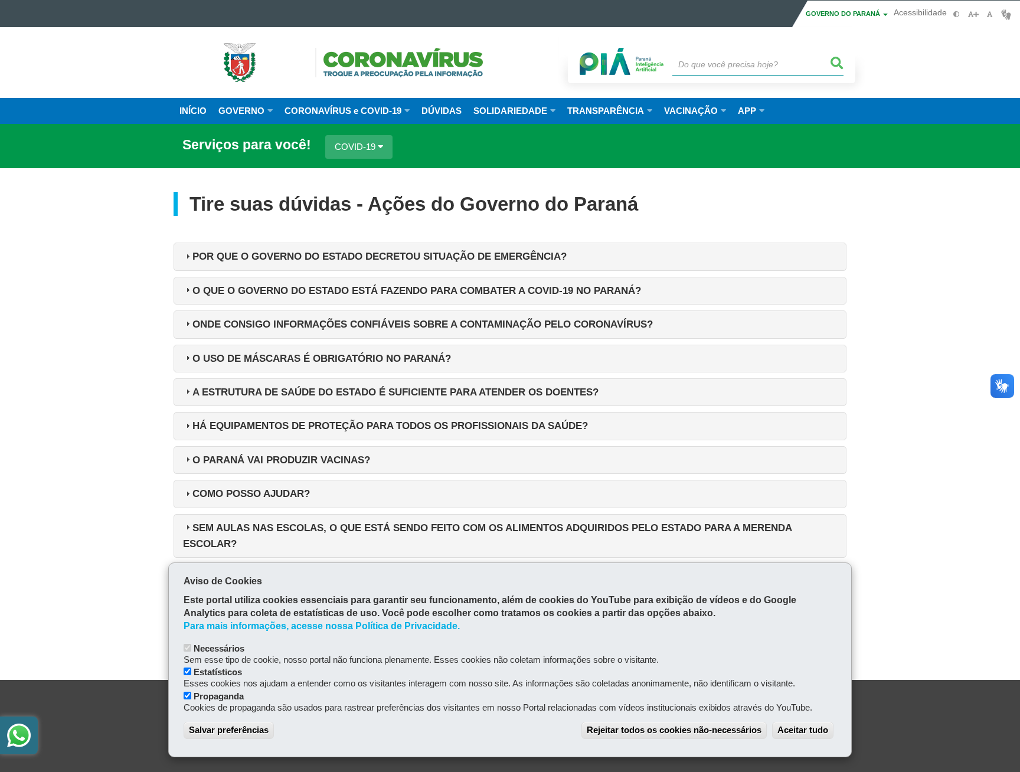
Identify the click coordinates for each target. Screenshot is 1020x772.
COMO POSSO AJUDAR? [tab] (251, 493)
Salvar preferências (229, 730)
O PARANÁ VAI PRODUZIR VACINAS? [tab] (281, 460)
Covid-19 (356, 147)
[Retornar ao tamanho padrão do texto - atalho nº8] (989, 14)
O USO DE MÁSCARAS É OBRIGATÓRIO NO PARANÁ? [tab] (321, 358)
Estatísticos (218, 672)
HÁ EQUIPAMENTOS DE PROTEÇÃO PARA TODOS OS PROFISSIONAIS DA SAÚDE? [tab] (390, 425)
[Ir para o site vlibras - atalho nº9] (1006, 14)
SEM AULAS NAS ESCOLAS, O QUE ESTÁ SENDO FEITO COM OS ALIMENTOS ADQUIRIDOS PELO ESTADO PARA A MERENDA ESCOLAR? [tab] (487, 535)
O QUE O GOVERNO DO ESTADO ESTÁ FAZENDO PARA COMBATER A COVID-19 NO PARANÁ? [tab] (416, 290)
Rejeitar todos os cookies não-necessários (674, 730)
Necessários (219, 648)
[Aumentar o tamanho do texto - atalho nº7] (973, 14)
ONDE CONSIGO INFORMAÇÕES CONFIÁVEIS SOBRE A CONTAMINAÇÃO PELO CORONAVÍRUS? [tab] (422, 324)
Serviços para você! (246, 145)
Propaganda (219, 696)
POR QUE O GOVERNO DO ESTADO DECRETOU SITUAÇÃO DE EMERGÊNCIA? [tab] (379, 256)
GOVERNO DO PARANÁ (844, 13)
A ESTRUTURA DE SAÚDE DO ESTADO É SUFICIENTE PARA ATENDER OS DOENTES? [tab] (395, 392)
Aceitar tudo (802, 730)
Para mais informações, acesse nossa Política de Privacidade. (322, 626)
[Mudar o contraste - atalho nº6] (956, 14)
